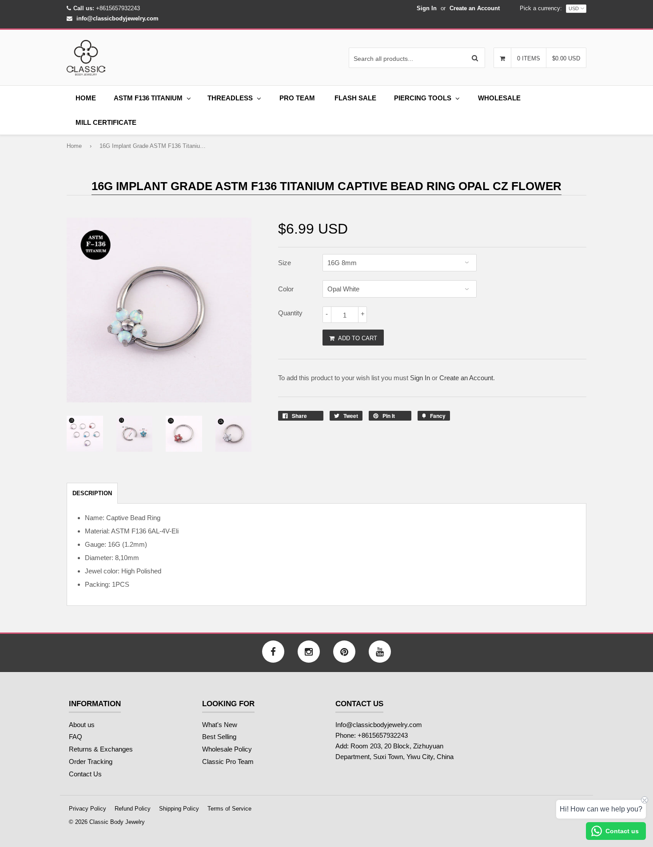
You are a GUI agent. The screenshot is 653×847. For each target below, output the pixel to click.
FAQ (75, 736)
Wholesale (499, 98)
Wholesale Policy (227, 749)
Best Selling (219, 736)
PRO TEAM (297, 98)
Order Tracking (90, 761)
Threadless (230, 98)
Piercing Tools (422, 98)
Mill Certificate (106, 122)
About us (82, 724)
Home (86, 98)
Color (286, 289)
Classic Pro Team (228, 761)
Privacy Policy (87, 808)
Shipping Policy (179, 808)
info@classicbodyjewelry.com (117, 18)
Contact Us (85, 774)
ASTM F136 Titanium (148, 98)
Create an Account (475, 8)
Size (284, 262)
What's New (219, 724)
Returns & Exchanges (101, 749)
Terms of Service (229, 808)
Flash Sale (355, 98)
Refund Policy (133, 808)
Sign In (427, 8)
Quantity (290, 313)
